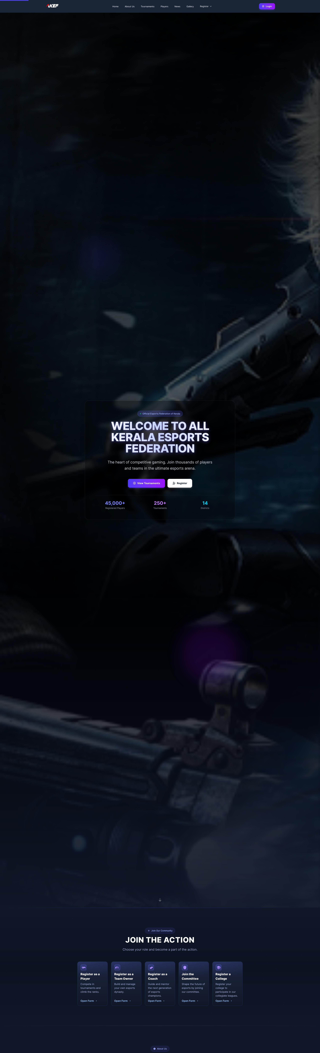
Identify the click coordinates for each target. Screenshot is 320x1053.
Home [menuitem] (115, 6)
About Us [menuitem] (129, 6)
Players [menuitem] (164, 6)
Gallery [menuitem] (190, 6)
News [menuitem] (177, 6)
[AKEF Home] (52, 6)
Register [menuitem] (204, 6)
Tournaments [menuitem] (147, 6)
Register (182, 483)
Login (269, 6)
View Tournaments (148, 483)
